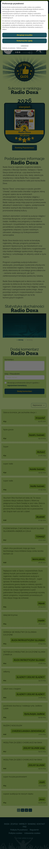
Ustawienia (24, 45)
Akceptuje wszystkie (24, 35)
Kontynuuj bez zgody (24, 41)
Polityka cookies (21, 48)
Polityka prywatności (8, 48)
